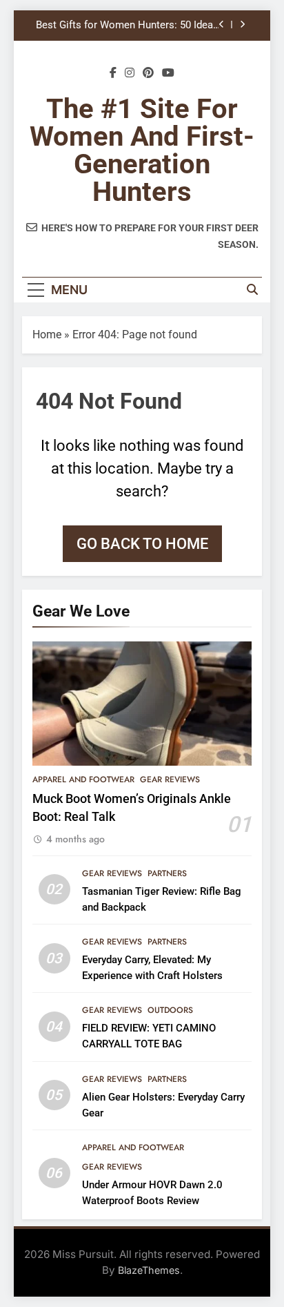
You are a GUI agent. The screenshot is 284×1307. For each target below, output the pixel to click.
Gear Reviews (170, 779)
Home (46, 334)
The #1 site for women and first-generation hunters (142, 150)
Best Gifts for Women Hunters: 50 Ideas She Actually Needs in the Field (127, 25)
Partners (167, 873)
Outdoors (170, 1010)
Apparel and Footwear (83, 779)
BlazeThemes (149, 1270)
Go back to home (142, 543)
